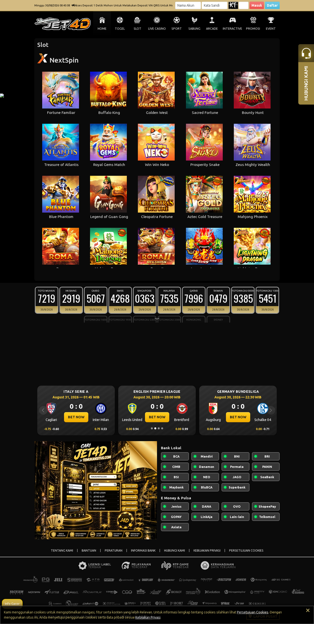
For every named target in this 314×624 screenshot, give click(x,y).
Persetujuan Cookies (252, 612)
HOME (102, 28)
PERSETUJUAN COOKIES (246, 550)
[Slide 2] (155, 428)
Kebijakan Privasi (147, 617)
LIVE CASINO (157, 28)
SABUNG (194, 28)
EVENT (271, 28)
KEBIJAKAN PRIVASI (207, 550)
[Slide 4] (162, 428)
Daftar (272, 5)
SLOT (137, 28)
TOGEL (120, 28)
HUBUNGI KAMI (174, 550)
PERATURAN (113, 550)
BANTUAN (89, 550)
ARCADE (212, 28)
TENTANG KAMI (62, 550)
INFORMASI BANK (143, 550)
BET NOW (76, 417)
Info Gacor (12, 603)
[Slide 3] (159, 428)
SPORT (176, 28)
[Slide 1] (152, 428)
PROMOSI (253, 28)
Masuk (256, 5)
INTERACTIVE (232, 28)
